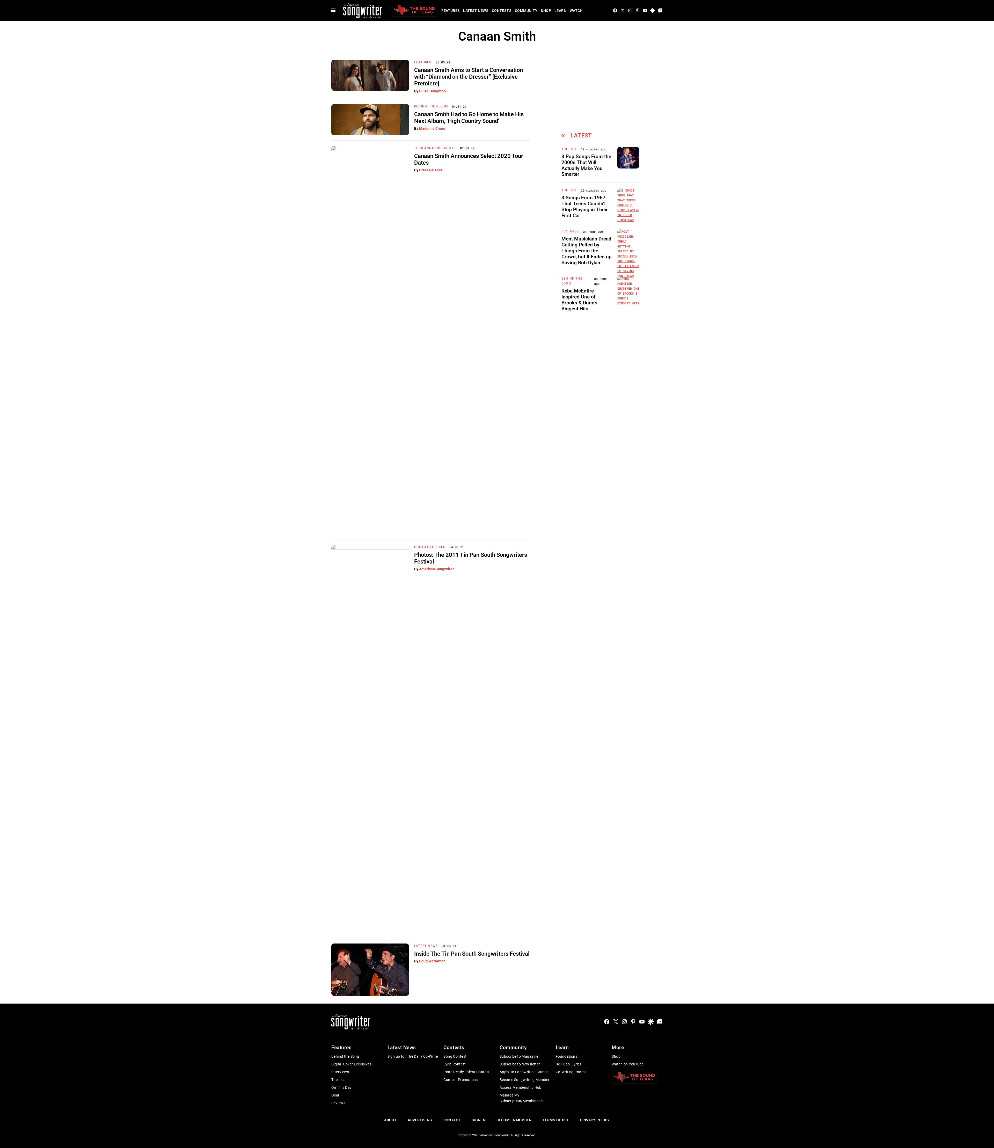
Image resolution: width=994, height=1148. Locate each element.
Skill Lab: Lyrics (569, 1064)
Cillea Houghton (432, 91)
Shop (546, 11)
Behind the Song (345, 1056)
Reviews (338, 1103)
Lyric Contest (454, 1064)
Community (526, 11)
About (390, 1120)
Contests (501, 11)
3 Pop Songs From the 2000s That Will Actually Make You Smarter (586, 165)
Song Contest (454, 1056)
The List (569, 149)
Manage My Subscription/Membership (522, 1098)
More (618, 1047)
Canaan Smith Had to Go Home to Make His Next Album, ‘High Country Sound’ (469, 117)
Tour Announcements (435, 148)
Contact (452, 1120)
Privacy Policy (595, 1120)
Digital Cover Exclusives (351, 1064)
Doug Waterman (432, 961)
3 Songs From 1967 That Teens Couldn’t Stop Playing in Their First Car (584, 206)
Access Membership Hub (521, 1087)
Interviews (340, 1072)
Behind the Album (431, 106)
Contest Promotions (460, 1080)
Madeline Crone (432, 128)
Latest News (475, 11)
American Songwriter (436, 569)
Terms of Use (556, 1120)
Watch (576, 11)
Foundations (567, 1056)
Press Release (431, 170)
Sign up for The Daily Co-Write (413, 1056)
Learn (560, 11)
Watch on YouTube (628, 1064)
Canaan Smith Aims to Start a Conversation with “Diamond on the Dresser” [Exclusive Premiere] (468, 77)
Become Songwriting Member (525, 1080)
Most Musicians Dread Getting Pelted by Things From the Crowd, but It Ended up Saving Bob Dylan (586, 250)
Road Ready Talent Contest (466, 1072)
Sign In (478, 1120)
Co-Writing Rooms (571, 1072)
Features (450, 11)
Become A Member (513, 1120)
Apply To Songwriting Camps (524, 1072)
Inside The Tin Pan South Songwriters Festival (472, 953)
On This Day (341, 1087)
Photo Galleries (429, 547)
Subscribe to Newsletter (520, 1064)
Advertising (420, 1120)
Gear (335, 1095)
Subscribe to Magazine (519, 1056)
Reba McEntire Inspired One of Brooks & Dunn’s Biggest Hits (579, 299)
